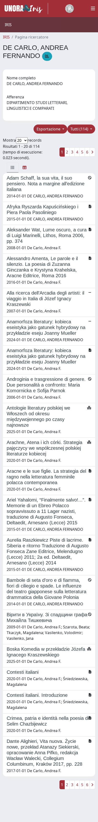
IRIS (6, 37)
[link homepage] (25, 8)
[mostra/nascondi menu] (93, 8)
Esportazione (49, 129)
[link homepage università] (69, 8)
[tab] (13, 167)
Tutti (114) (79, 129)
